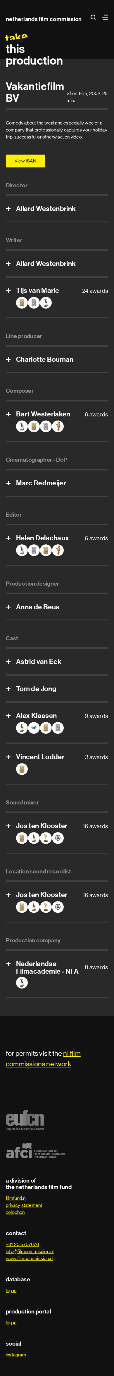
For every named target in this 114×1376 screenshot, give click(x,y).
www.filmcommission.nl (29, 1258)
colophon (15, 1212)
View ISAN (25, 161)
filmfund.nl (16, 1198)
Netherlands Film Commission (44, 18)
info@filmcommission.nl (29, 1251)
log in (11, 1290)
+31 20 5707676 (22, 1244)
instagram (16, 1355)
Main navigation (103, 17)
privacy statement (24, 1205)
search (95, 17)
